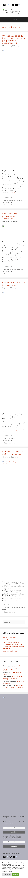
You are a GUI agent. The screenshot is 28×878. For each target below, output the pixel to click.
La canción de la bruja (10, 651)
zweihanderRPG (7, 202)
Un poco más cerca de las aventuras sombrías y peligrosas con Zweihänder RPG (13, 39)
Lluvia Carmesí (7, 640)
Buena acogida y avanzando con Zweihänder (9, 215)
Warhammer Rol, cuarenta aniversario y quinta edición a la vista (12, 668)
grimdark (18, 200)
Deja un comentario (10, 274)
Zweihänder (8, 198)
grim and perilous (9, 200)
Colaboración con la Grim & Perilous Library (13, 283)
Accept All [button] (15, 874)
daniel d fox (8, 607)
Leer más (13, 193)
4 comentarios (8, 205)
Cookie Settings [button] (7, 874)
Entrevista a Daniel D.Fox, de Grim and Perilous (14, 452)
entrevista (15, 607)
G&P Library (8, 269)
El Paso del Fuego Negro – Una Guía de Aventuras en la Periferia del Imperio (13, 646)
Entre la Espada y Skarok (11, 642)
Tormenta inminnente (9, 637)
